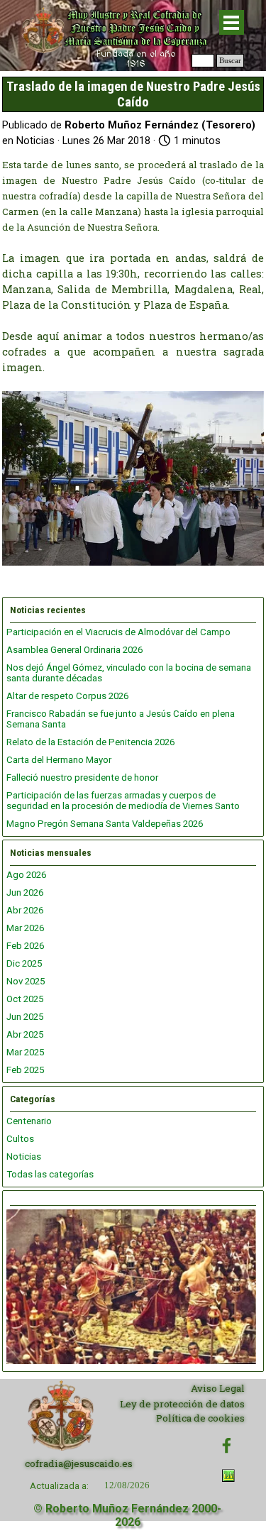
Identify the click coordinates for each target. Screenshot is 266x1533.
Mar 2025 (25, 1052)
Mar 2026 (25, 928)
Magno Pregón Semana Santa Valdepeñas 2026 (104, 823)
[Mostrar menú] (231, 22)
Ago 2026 (26, 874)
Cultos (20, 1138)
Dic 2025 (24, 963)
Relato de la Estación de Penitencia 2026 (90, 742)
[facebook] (226, 1445)
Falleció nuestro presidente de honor (82, 777)
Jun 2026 (24, 892)
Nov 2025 (25, 981)
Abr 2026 (24, 910)
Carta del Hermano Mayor (58, 759)
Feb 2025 (25, 1070)
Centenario (29, 1121)
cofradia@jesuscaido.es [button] (79, 1463)
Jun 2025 (24, 1016)
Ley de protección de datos (182, 1403)
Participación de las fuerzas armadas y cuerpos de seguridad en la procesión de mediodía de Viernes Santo (123, 800)
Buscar (230, 61)
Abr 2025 (24, 1034)
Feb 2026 (25, 945)
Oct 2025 (24, 999)
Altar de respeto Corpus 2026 (67, 696)
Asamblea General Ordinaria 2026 (74, 649)
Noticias (23, 1156)
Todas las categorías (50, 1174)
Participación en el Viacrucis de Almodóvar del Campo (118, 632)
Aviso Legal (218, 1388)
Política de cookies (200, 1418)
